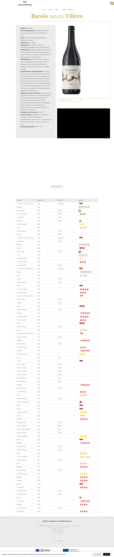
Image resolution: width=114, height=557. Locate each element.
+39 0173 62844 (59, 531)
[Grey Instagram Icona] (58, 541)
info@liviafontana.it (58, 529)
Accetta (107, 554)
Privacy (55, 533)
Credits (61, 533)
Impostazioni (97, 554)
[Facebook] (55, 541)
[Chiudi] (112, 554)
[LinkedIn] (61, 541)
